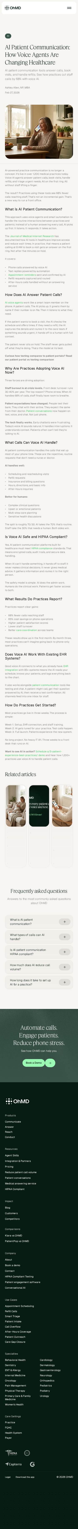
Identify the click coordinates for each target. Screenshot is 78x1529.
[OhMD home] (13, 8)
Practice (10, 1422)
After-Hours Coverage (18, 1331)
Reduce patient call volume (21, 1172)
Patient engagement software (22, 1282)
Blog (7, 1207)
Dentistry (10, 1365)
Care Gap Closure (15, 1342)
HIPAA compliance (42, 548)
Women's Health (14, 1404)
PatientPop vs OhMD (17, 1241)
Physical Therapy (15, 1390)
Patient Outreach (15, 1337)
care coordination (26, 630)
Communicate (13, 1121)
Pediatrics (46, 1385)
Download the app (25, 1477)
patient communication (45, 685)
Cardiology (46, 1360)
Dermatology (47, 1365)
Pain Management (15, 1385)
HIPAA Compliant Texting (19, 1276)
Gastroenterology (50, 1370)
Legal (8, 1477)
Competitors (12, 1219)
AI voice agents (14, 302)
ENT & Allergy (13, 1370)
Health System (13, 1433)
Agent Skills (12, 1155)
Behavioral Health (15, 1360)
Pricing (9, 1166)
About (8, 1259)
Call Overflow (13, 1326)
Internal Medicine (15, 1375)
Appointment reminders (22, 275)
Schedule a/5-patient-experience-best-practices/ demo (33, 753)
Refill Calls (11, 1311)
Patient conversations (39, 411)
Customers (11, 1213)
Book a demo (12, 1265)
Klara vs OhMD (13, 1235)
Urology (44, 1396)
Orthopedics (47, 1380)
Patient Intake (13, 1321)
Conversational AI (15, 1287)
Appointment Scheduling (19, 1306)
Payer (8, 1438)
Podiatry (45, 1390)
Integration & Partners (18, 1161)
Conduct (10, 1137)
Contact (10, 1271)
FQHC (8, 1427)
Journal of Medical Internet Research (32, 236)
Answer (9, 1127)
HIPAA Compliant (15, 1189)
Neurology (46, 1375)
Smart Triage (12, 1316)
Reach (8, 1132)
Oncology (10, 1380)
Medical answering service (20, 1183)
